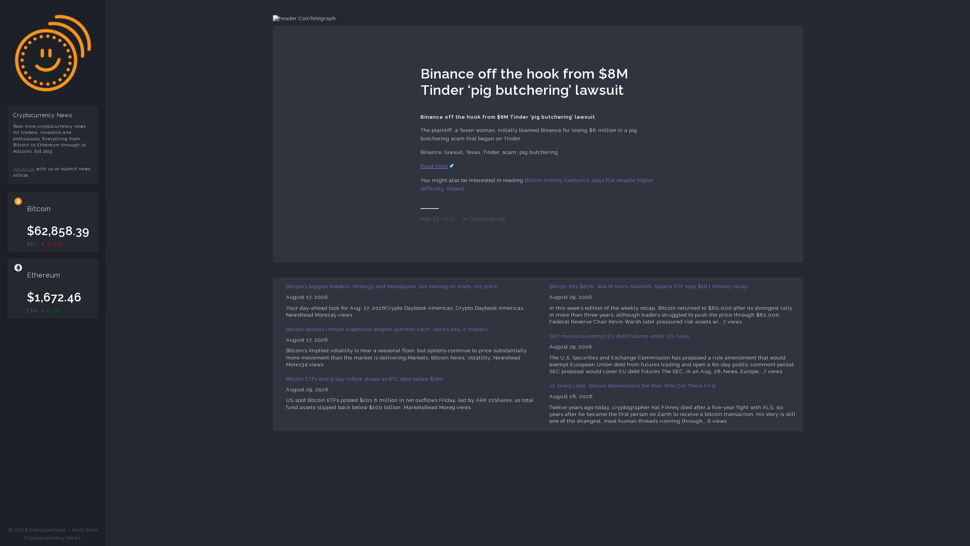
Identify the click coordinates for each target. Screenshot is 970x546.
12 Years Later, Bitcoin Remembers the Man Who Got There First (632, 386)
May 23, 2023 (438, 219)
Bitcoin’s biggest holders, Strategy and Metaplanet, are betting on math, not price (391, 286)
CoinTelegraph (487, 219)
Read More (434, 166)
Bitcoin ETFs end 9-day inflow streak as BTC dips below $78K (365, 379)
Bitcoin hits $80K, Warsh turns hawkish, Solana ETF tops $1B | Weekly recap (648, 286)
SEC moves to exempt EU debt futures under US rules (619, 336)
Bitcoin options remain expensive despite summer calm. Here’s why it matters (387, 329)
